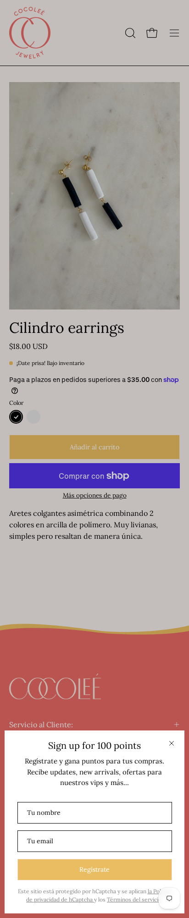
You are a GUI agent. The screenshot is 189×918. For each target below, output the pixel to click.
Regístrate (94, 869)
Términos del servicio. (135, 899)
